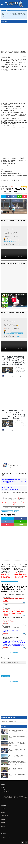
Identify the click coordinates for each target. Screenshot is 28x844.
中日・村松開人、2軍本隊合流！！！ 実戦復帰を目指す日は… (13, 106)
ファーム (11, 511)
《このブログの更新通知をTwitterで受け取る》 (14, 506)
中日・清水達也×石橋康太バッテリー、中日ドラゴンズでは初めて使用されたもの (14, 176)
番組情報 (3, 822)
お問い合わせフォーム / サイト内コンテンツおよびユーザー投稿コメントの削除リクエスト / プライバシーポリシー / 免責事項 (14, 798)
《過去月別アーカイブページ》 (7, 837)
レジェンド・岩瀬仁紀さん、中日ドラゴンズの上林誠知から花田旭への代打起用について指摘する (13, 109)
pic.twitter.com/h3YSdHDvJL (10, 241)
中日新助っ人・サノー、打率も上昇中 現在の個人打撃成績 (13, 127)
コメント (2, 665)
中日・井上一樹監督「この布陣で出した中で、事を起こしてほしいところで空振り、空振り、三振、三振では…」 (13, 63)
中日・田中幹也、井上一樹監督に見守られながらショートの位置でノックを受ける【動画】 (13, 104)
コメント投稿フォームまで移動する (9, 581)
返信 (24, 602)
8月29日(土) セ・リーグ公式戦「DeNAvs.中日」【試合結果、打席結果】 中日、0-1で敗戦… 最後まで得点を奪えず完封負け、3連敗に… (14, 52)
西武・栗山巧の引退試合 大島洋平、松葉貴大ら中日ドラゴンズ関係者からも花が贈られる (17, 763)
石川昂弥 (16, 511)
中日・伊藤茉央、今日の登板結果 (16, 737)
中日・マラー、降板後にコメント (7, 125)
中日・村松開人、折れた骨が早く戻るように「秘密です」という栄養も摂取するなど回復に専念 (13, 161)
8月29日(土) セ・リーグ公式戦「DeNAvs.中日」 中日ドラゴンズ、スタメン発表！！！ (14, 67)
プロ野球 (3, 812)
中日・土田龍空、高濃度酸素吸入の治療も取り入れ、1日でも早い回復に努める (14, 121)
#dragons (20, 239)
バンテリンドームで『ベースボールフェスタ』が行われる (17, 756)
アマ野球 (3, 808)
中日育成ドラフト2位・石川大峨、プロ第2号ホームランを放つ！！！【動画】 (16, 744)
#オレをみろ (14, 239)
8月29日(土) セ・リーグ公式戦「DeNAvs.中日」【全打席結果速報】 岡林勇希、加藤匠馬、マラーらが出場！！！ (14, 60)
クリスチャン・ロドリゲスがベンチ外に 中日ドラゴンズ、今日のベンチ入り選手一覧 (13, 70)
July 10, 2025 (17, 336)
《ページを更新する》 (14, 652)
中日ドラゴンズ (5, 511)
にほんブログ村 (10, 500)
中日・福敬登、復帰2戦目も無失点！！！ (16, 731)
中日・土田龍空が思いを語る (6, 171)
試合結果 (3, 826)
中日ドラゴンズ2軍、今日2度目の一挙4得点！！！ (17, 750)
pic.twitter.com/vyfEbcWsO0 (16, 333)
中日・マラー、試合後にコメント (7, 165)
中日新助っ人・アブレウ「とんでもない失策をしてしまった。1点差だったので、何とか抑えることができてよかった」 (14, 179)
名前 (2, 660)
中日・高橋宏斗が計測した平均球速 (8, 163)
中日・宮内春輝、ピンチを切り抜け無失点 (17, 769)
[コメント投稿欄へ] (22, 842)
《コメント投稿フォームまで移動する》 (14, 507)
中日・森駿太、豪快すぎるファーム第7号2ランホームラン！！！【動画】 (13, 168)
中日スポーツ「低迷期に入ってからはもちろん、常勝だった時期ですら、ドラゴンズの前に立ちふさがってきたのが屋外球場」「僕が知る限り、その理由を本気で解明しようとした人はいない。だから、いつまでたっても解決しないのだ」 (13, 116)
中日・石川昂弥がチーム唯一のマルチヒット (9, 123)
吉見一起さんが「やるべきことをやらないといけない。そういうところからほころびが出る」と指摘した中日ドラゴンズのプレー (13, 158)
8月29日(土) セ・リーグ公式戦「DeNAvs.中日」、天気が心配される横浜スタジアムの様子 (14, 57)
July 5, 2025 (17, 244)
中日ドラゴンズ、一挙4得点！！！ (16, 775)
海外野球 (3, 819)
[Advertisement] (14, 699)
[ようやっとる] (5, 602)
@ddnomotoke (6, 792)
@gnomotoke (7, 791)
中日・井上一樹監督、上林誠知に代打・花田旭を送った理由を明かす (13, 100)
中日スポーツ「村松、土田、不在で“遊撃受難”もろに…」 (12, 112)
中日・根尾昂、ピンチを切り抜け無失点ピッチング (11, 173)
